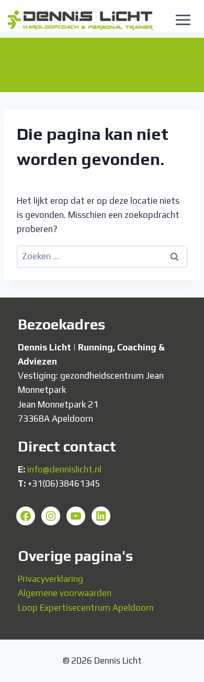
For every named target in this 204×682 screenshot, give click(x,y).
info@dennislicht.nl (64, 469)
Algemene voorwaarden (64, 593)
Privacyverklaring (50, 579)
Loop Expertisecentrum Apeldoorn (86, 607)
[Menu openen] (182, 19)
